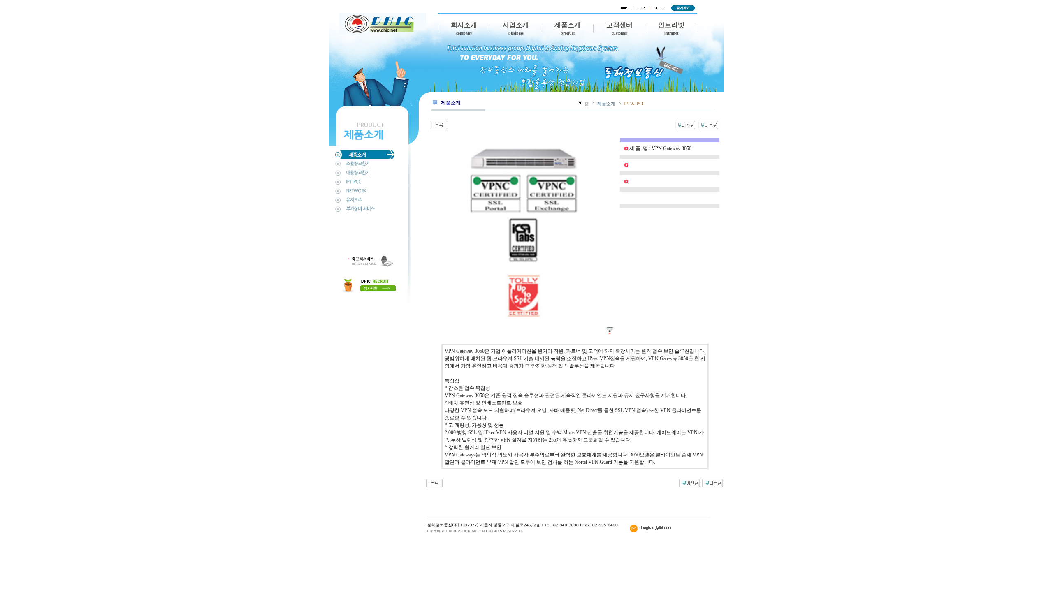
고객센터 (619, 28)
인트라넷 (671, 28)
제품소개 (567, 28)
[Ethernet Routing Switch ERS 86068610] (708, 124)
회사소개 (464, 28)
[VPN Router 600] (685, 124)
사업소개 (516, 28)
